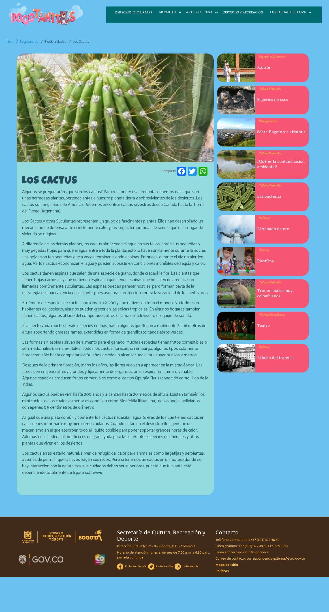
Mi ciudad (167, 12)
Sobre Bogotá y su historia (281, 132)
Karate (263, 67)
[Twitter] (192, 171)
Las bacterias (269, 196)
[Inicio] (45, 14)
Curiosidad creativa (288, 12)
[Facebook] (181, 171)
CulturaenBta (164, 566)
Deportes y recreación (243, 12)
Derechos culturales (133, 12)
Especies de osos (272, 99)
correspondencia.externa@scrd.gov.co (276, 558)
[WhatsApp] (203, 171)
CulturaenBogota (135, 566)
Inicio (9, 42)
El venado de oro (273, 229)
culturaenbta (191, 566)
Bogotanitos (28, 42)
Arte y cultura (199, 12)
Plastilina (265, 261)
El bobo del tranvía (275, 357)
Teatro (263, 325)
